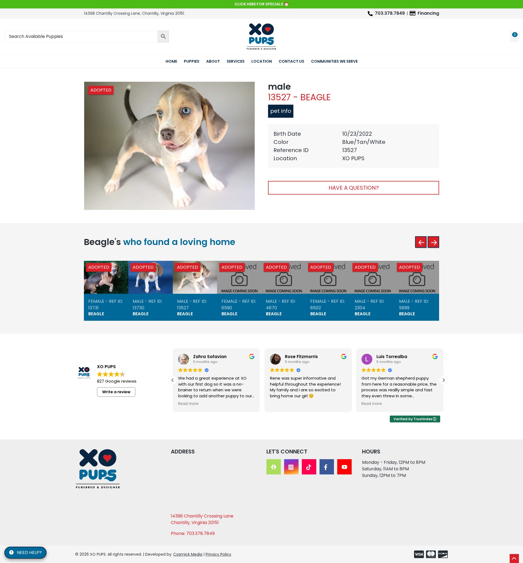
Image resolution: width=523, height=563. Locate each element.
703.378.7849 (390, 13)
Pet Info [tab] (280, 111)
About (213, 61)
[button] (443, 380)
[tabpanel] (353, 146)
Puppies (191, 61)
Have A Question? (354, 188)
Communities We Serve (334, 61)
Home (171, 61)
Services (236, 61)
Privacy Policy (218, 554)
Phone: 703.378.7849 (193, 533)
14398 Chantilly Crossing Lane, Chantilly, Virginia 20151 (134, 13)
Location (261, 61)
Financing (428, 13)
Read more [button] (188, 403)
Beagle (96, 314)
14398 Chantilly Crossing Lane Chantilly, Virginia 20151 (202, 519)
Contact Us (291, 61)
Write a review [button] (116, 392)
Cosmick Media (187, 554)
